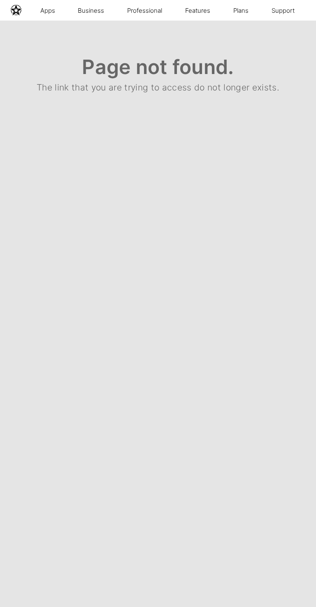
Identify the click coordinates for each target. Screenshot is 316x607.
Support (283, 10)
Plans (241, 10)
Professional (144, 10)
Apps (47, 10)
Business (91, 10)
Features (197, 10)
